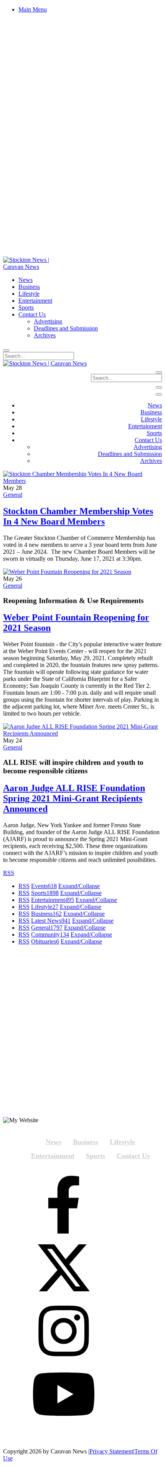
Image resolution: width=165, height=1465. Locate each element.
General (12, 494)
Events (44, 886)
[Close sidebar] (159, 394)
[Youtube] (63, 1395)
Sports (45, 893)
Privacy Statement (111, 1451)
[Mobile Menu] (159, 387)
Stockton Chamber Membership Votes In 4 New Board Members (78, 516)
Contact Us (133, 1156)
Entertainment (52, 900)
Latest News (51, 920)
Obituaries (45, 941)
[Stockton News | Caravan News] (34, 266)
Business (46, 913)
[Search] (6, 350)
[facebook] (63, 1205)
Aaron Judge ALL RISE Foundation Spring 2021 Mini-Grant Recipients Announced (74, 798)
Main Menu (32, 9)
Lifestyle (44, 906)
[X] (63, 1268)
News (53, 1142)
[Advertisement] (82, 1034)
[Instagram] (63, 1331)
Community (50, 934)
